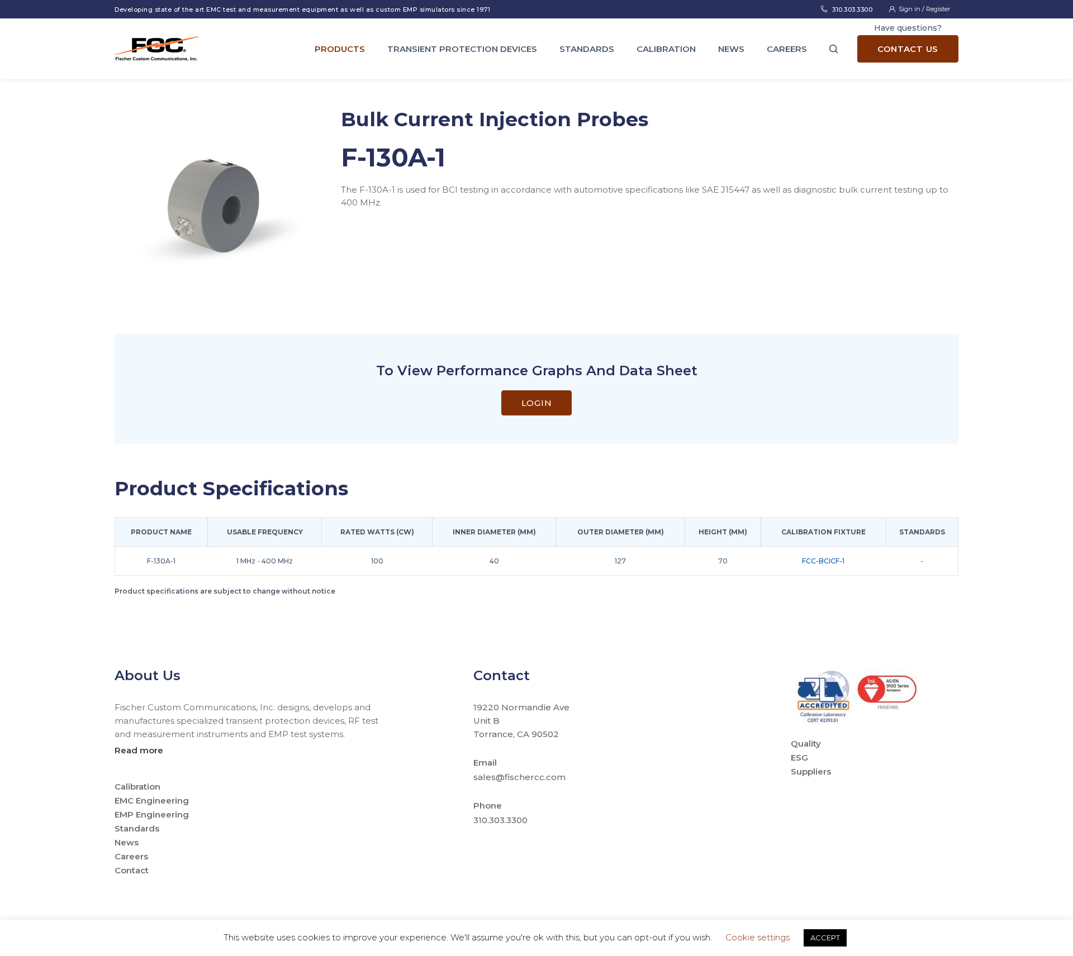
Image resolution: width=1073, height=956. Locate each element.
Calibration (666, 49)
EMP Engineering (152, 814)
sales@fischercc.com (519, 777)
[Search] (833, 48)
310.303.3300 (852, 9)
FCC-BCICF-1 (823, 561)
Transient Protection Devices (462, 49)
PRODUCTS (340, 49)
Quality (806, 743)
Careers (787, 49)
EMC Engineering (152, 800)
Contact (132, 870)
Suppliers (811, 771)
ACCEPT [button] (825, 937)
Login (536, 403)
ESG (799, 757)
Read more (139, 750)
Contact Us (907, 49)
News (731, 49)
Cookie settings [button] (757, 937)
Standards (586, 49)
